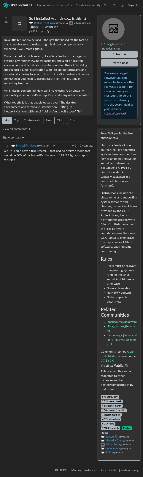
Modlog (127, 428)
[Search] (114, 5)
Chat (72, 120)
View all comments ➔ (16, 129)
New (49, 120)
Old (59, 120)
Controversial (32, 120)
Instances (90, 470)
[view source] (48, 32)
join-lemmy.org (129, 470)
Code (112, 470)
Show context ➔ (13, 137)
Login (121, 5)
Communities (45, 5)
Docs (103, 470)
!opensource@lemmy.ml (122, 321)
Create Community (88, 5)
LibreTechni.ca (21, 5)
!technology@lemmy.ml (122, 335)
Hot (7, 120)
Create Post (65, 5)
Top (16, 120)
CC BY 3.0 (107, 360)
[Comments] (19, 23)
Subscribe (119, 54)
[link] (42, 32)
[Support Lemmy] (105, 5)
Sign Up (133, 5)
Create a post (119, 62)
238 (35, 31)
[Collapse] (7, 146)
